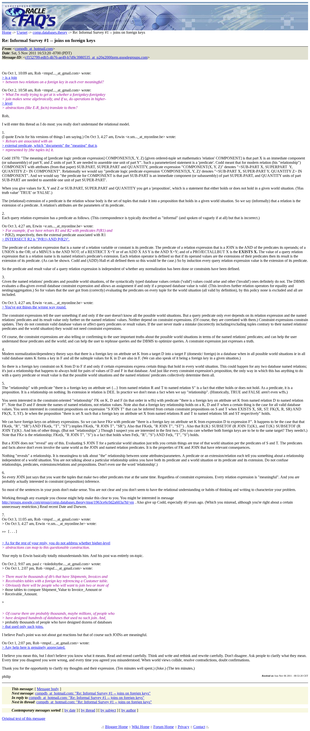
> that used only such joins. (23, 626)
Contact (199, 727)
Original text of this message (23, 718)
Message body (48, 689)
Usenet (22, 32)
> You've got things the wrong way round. (34, 307)
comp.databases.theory (50, 32)
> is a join (9, 77)
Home (6, 32)
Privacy (183, 727)
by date (70, 710)
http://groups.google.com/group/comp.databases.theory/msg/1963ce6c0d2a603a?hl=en (68, 502)
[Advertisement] (183, 17)
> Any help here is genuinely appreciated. (33, 647)
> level (7, 103)
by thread (88, 710)
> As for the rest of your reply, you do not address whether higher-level (56, 543)
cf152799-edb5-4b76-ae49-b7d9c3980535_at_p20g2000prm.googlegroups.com (86, 57)
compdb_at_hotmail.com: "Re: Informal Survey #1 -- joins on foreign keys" (93, 693)
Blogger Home (116, 727)
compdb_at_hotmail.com (34, 49)
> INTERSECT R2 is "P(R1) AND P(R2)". (36, 239)
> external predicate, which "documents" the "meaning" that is (49, 145)
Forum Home (163, 727)
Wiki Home (140, 727)
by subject (108, 710)
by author (128, 710)
